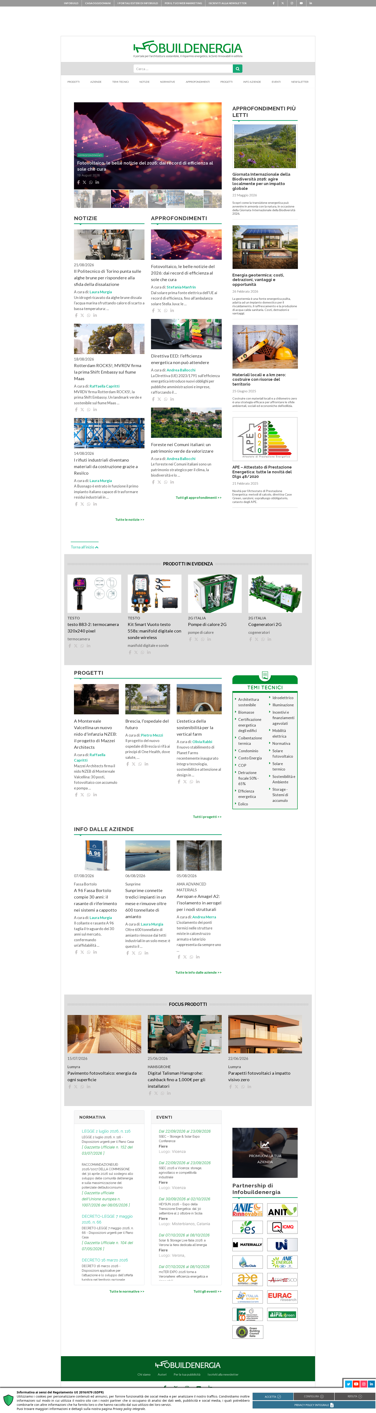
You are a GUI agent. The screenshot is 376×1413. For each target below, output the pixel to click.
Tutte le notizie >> (129, 519)
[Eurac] (282, 1296)
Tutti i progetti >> (207, 816)
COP (242, 765)
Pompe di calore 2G (207, 624)
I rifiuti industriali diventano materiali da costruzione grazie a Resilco (106, 466)
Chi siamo (144, 1374)
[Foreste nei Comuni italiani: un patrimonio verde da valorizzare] (186, 423)
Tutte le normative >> (126, 1291)
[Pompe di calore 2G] (215, 594)
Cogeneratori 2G (265, 624)
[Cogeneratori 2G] (275, 594)
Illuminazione (283, 705)
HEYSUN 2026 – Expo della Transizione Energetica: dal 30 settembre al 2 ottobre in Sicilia (180, 1208)
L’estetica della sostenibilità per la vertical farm (195, 727)
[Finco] (247, 1314)
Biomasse (246, 712)
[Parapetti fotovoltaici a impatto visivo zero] (265, 1034)
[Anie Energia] (282, 1261)
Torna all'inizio (83, 547)
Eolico (243, 804)
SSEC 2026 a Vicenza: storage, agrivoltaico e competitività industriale (180, 1172)
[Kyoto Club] (247, 1261)
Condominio (248, 751)
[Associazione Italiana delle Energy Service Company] (282, 1279)
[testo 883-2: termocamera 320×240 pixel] (94, 594)
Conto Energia (250, 758)
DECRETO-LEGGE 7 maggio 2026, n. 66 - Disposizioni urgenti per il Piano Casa (108, 1232)
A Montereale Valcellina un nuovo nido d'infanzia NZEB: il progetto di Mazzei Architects (95, 734)
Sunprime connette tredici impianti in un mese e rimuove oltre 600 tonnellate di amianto (145, 903)
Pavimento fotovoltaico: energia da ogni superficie (102, 1076)
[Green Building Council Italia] (247, 1331)
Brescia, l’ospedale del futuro (147, 724)
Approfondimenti (198, 81)
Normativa (281, 743)
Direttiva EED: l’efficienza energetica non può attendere (180, 359)
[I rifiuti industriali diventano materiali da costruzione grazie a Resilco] (109, 433)
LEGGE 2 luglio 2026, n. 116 (106, 1131)
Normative (167, 81)
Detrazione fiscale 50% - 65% (248, 778)
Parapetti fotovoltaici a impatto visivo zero (259, 1076)
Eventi (276, 81)
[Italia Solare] (247, 1296)
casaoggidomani (98, 3)
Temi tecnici (120, 81)
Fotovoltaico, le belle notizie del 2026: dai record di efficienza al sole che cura (183, 273)
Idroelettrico (283, 697)
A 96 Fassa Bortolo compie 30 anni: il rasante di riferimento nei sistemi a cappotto (95, 900)
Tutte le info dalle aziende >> (198, 972)
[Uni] (282, 1244)
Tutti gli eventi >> (207, 1291)
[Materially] (247, 1244)
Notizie (144, 81)
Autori (162, 1374)
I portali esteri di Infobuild (138, 3)
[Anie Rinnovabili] (247, 1209)
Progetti (226, 81)
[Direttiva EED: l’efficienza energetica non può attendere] (186, 334)
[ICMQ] (282, 1226)
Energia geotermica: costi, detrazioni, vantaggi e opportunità (258, 280)
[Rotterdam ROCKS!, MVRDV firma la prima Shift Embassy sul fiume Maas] (109, 339)
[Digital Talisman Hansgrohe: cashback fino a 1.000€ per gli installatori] (185, 1034)
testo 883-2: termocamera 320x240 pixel (93, 627)
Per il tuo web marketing (183, 3)
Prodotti (73, 81)
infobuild (71, 3)
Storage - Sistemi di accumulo (280, 795)
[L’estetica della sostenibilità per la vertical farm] (199, 699)
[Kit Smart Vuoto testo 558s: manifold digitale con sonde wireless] (154, 594)
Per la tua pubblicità (187, 1374)
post (81, 155)
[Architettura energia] (247, 1279)
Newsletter (300, 81)
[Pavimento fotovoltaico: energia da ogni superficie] (104, 1034)
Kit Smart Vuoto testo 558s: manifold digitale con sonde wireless (154, 631)
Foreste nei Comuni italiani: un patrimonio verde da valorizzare (182, 448)
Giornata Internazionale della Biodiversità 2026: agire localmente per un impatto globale (261, 181)
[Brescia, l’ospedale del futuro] (147, 699)
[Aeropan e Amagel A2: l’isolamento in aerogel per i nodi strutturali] (199, 855)
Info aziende (252, 81)
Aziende (95, 81)
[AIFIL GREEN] (282, 1314)
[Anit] (282, 1209)
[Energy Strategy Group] (247, 1226)
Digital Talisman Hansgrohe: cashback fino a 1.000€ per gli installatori (176, 1079)
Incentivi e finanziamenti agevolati (283, 718)
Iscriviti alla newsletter (228, 3)
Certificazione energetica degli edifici (249, 725)
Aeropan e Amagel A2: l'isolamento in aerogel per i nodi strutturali (199, 903)
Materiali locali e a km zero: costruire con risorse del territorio (259, 379)
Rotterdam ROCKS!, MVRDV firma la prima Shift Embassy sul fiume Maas (107, 372)
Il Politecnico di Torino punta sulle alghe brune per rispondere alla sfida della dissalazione (107, 277)
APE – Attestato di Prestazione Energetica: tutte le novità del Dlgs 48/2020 (262, 472)
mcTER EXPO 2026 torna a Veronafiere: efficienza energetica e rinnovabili (183, 1276)
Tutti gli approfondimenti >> (199, 497)
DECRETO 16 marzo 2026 (105, 1260)
